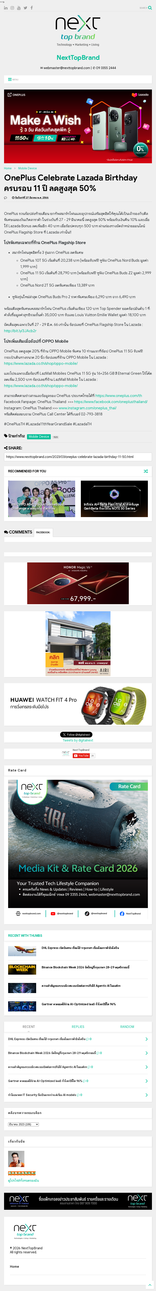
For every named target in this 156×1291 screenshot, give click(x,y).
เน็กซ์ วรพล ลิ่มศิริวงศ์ (22, 1173)
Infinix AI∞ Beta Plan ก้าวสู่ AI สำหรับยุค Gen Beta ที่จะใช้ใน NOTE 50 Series (111, 507)
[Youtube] (19, 8)
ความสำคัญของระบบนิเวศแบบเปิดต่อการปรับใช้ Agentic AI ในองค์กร (81, 986)
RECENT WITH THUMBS (25, 936)
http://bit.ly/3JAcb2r (20, 331)
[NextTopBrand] (78, 46)
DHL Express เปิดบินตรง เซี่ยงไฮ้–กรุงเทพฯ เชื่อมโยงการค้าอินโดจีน (80, 948)
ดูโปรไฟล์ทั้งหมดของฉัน (23, 1181)
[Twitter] (25, 8)
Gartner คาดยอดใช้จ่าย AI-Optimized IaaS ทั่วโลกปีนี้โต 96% (79, 1004)
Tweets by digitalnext (78, 740)
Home (8, 168)
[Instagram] (12, 8)
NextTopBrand (78, 57)
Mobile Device (27, 168)
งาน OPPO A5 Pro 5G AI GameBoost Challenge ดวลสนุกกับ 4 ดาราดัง (38, 507)
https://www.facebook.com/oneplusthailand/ (110, 402)
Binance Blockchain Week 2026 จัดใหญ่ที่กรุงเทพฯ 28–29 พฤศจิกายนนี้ (85, 967)
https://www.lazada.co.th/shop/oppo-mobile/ (41, 363)
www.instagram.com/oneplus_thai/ (87, 408)
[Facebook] (31, 8)
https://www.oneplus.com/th (118, 396)
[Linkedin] (6, 8)
